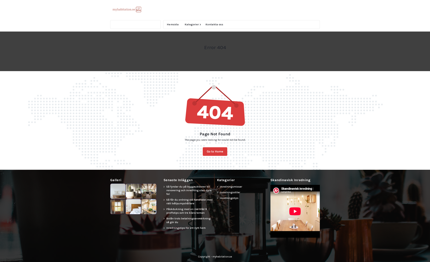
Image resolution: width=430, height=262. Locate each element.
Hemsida (173, 24)
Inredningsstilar (230, 192)
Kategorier (192, 24)
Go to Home (215, 151)
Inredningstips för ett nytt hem (186, 227)
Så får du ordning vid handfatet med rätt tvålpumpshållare (189, 201)
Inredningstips (229, 198)
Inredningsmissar (231, 186)
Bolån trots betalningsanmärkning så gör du (188, 220)
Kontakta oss (214, 24)
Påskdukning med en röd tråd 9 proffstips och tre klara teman (186, 210)
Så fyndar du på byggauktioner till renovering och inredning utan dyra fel (188, 190)
